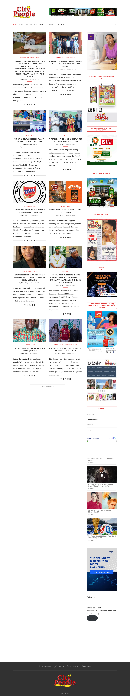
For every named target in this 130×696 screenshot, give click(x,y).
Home (15, 24)
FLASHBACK (51, 24)
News (21, 24)
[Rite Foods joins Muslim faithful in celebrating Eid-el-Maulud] (29, 192)
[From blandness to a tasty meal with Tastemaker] (65, 192)
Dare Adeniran (61, 69)
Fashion (41, 24)
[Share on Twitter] (30, 105)
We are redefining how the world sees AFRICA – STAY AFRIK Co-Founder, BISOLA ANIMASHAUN (29, 277)
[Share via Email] (34, 105)
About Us (90, 414)
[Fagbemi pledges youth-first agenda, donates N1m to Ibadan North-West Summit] (65, 43)
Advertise (61, 24)
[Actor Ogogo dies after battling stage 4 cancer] (29, 330)
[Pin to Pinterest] (32, 105)
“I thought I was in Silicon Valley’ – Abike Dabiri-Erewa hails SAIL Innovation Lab (29, 141)
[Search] (116, 24)
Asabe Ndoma (61, 353)
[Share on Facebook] (27, 105)
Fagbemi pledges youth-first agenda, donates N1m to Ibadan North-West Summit (65, 63)
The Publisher (92, 420)
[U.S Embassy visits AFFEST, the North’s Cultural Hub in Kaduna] (65, 330)
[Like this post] (25, 105)
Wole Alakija (24, 283)
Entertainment (31, 24)
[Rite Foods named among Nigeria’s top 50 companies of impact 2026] (65, 121)
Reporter (25, 79)
